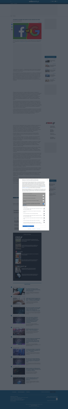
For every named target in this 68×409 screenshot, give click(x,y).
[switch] (44, 195)
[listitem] (34, 193)
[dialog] (34, 204)
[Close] (47, 180)
